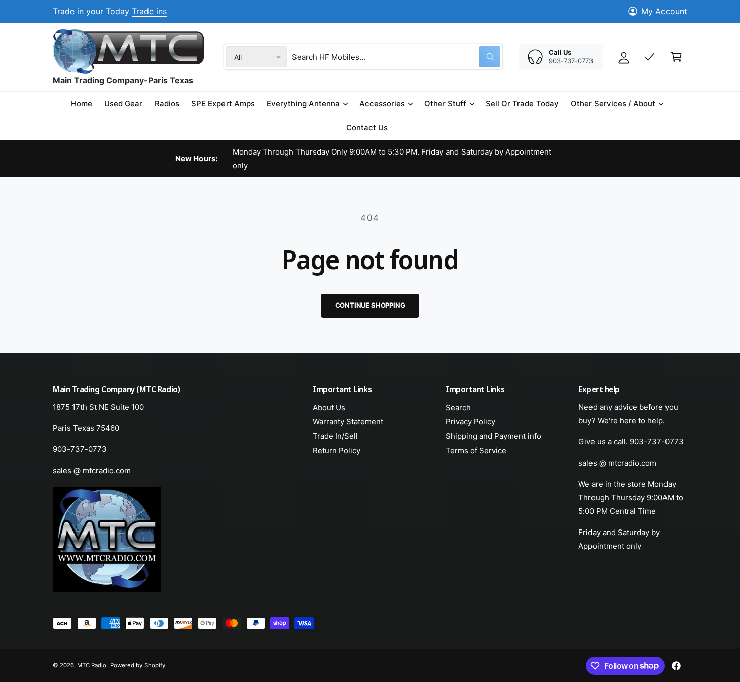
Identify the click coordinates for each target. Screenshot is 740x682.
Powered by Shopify (137, 665)
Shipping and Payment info (493, 436)
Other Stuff (445, 103)
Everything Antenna (303, 103)
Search (458, 407)
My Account (664, 11)
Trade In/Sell (335, 436)
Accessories (382, 103)
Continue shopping (370, 305)
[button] (307, 104)
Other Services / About (613, 103)
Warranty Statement (348, 421)
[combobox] (396, 57)
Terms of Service (476, 451)
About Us (329, 407)
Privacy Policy (470, 421)
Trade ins (149, 11)
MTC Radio (91, 665)
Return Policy (336, 451)
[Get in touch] (650, 57)
